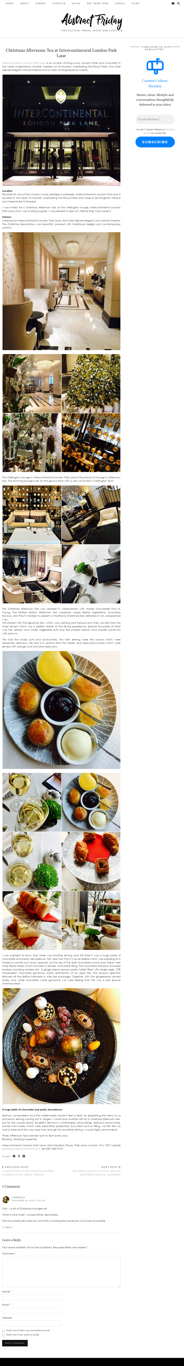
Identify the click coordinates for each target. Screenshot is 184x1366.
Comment (9, 1253)
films (136, 3)
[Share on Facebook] (14, 1156)
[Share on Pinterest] (24, 1156)
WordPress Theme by (163, 1362)
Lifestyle (59, 3)
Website (7, 1317)
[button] (61, 130)
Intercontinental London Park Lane (24, 62)
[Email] (173, 3)
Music (76, 3)
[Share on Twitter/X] (19, 1156)
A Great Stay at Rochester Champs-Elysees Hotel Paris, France (28, 1171)
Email (6, 1304)
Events (41, 3)
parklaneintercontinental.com (21, 1148)
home (10, 3)
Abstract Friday (92, 20)
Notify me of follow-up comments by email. (28, 1330)
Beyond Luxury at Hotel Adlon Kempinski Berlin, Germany (96, 1171)
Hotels (120, 3)
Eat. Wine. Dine (98, 3)
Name (7, 1291)
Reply (9, 1227)
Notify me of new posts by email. (22, 1334)
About (24, 3)
